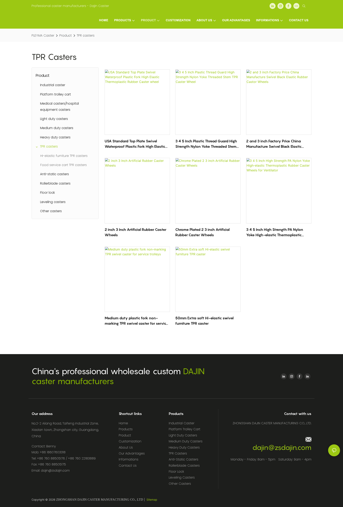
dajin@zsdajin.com (281, 447)
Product (65, 35)
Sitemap (151, 499)
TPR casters (85, 35)
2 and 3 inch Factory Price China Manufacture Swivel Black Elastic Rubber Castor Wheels (274, 144)
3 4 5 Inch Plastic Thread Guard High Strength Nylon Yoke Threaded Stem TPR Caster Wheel (206, 144)
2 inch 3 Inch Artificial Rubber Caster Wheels (135, 232)
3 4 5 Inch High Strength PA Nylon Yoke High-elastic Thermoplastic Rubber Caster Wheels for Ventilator (277, 232)
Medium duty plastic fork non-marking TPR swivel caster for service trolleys (136, 321)
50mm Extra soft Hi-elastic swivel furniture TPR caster (204, 320)
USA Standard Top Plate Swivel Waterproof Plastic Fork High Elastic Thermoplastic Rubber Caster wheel (135, 144)
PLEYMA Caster (43, 35)
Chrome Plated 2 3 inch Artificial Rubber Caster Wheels (202, 232)
